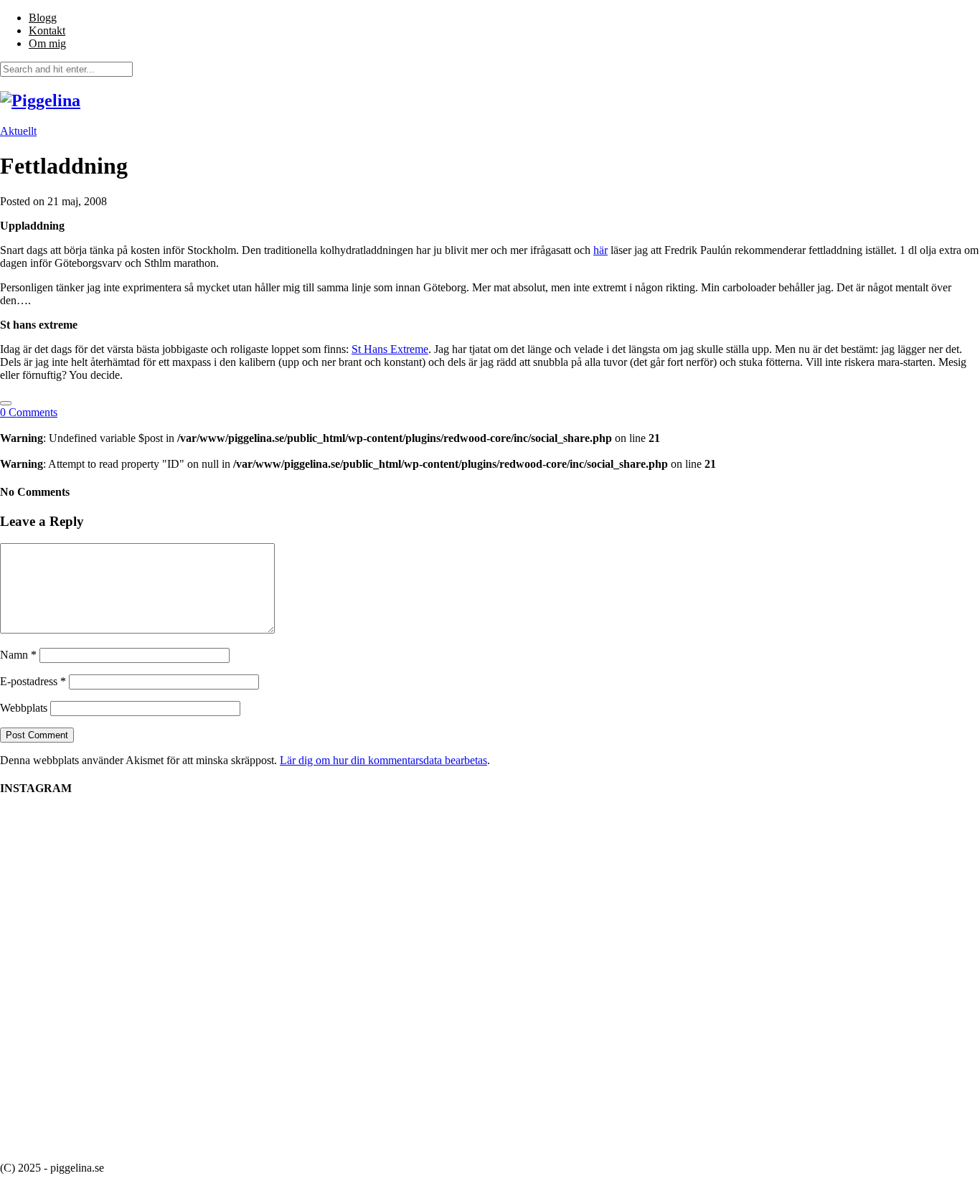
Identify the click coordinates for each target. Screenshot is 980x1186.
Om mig (47, 43)
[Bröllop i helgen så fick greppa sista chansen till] (812, 877)
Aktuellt (18, 131)
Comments (28, 412)
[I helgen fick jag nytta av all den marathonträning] (425, 929)
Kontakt (47, 30)
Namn (18, 655)
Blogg (43, 17)
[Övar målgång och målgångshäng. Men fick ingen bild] (554, 877)
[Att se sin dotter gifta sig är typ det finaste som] (296, 871)
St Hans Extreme (390, 349)
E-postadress (33, 681)
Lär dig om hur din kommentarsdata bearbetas (383, 760)
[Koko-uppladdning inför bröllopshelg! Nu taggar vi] (683, 845)
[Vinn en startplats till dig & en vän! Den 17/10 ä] (167, 980)
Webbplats (23, 708)
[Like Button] (5, 403)
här (600, 250)
